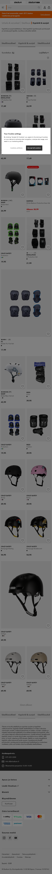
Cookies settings (16, 148)
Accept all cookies (34, 148)
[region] (26, 141)
